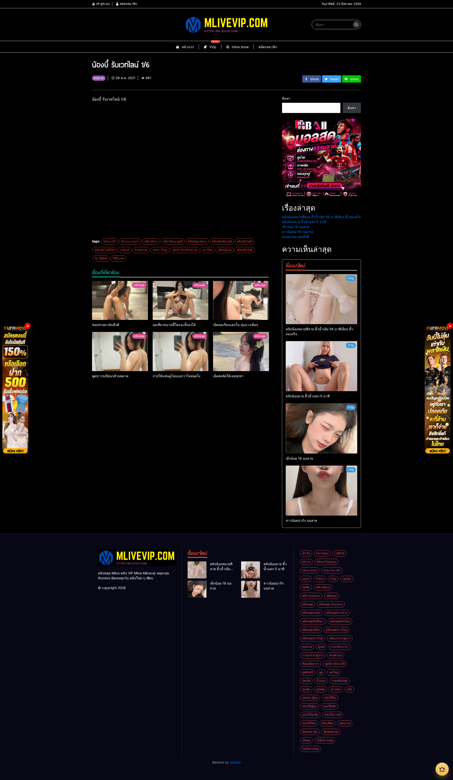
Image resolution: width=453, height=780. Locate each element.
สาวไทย (208, 250)
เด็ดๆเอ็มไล (224, 250)
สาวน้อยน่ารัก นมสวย (297, 232)
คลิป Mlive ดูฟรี (173, 241)
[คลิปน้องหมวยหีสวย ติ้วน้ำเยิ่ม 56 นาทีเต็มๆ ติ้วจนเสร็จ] (321, 299)
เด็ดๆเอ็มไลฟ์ (244, 250)
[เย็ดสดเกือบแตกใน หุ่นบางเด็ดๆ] (241, 300)
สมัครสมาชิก (128, 4)
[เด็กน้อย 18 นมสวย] (321, 428)
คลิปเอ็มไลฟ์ (244, 241)
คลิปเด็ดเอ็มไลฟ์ (222, 241)
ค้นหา (286, 98)
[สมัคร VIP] (442, 769)
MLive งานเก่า (130, 241)
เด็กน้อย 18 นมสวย (295, 227)
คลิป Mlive (151, 241)
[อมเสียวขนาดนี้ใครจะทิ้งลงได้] (181, 300)
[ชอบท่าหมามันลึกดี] (120, 300)
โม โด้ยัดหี (101, 258)
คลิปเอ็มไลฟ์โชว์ (105, 250)
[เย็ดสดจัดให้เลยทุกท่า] (241, 351)
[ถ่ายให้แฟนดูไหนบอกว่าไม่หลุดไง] (181, 351)
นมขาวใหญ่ (160, 250)
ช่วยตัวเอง (141, 250)
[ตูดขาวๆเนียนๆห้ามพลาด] (120, 351)
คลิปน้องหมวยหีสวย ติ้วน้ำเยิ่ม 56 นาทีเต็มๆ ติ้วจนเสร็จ (321, 217)
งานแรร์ (125, 250)
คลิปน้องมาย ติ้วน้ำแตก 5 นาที (304, 222)
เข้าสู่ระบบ (102, 4)
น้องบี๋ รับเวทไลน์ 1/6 (184, 250)
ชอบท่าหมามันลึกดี (295, 237)
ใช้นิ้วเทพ (118, 258)
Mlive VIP (109, 241)
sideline (235, 762)
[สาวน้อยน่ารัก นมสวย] (321, 491)
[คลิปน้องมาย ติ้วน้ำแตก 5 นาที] (321, 366)
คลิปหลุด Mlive (197, 241)
